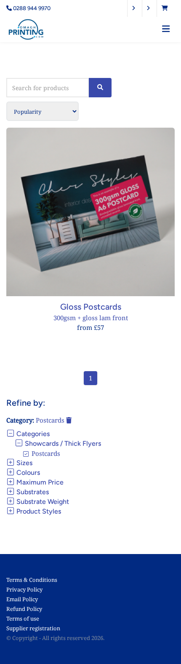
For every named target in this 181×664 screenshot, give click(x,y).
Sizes (23, 463)
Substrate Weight (42, 502)
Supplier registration (33, 628)
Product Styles (38, 511)
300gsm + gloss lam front (90, 317)
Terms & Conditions (31, 580)
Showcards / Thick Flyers (62, 443)
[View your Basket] (167, 8)
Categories (32, 434)
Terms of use (22, 618)
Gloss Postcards (90, 307)
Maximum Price (39, 482)
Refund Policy (24, 609)
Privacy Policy (24, 589)
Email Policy (22, 599)
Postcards (51, 420)
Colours (27, 473)
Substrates (32, 492)
